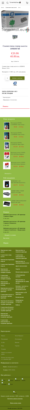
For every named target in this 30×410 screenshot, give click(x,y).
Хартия (18, 269)
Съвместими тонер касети (11, 7)
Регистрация (18, 339)
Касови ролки (20, 297)
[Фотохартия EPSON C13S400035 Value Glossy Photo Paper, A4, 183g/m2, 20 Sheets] (6, 126)
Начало (2, 7)
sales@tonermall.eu (12, 366)
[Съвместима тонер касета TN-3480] (6, 194)
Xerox (19, 7)
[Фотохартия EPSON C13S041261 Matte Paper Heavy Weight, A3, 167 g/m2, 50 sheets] (6, 145)
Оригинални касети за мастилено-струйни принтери (7, 290)
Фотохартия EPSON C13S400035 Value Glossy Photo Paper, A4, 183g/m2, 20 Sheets (18, 123)
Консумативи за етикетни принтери (21, 251)
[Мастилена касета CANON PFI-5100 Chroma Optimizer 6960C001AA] (6, 165)
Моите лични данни (15, 403)
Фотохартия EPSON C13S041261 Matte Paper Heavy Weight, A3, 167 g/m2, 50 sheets (18, 143)
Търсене (17, 345)
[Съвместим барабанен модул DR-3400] (6, 204)
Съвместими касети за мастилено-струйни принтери (7, 296)
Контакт (17, 342)
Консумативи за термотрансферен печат (22, 262)
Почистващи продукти (22, 272)
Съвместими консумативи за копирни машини (6, 277)
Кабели (18, 305)
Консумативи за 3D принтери (21, 293)
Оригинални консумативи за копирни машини (6, 270)
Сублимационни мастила (20, 275)
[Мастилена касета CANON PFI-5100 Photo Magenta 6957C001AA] (6, 155)
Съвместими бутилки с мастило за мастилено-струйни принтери (7, 309)
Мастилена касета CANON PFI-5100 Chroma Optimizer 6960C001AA (18, 163)
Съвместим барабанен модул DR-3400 (18, 201)
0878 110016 (11, 370)
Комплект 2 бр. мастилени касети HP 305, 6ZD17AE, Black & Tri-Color (18, 182)
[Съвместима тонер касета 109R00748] (15, 32)
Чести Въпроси (19, 335)
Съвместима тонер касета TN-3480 (17, 191)
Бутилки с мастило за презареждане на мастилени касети (22, 288)
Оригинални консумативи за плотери (5, 283)
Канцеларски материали (19, 301)
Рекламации (4, 339)
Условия (3, 349)
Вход (2, 345)
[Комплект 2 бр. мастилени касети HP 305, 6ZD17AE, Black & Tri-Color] (6, 184)
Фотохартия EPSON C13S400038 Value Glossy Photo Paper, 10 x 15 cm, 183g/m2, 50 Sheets (17, 133)
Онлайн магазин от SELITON (15, 408)
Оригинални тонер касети (6, 251)
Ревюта (5, 106)
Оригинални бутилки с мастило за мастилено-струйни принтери (7, 302)
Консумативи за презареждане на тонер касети (22, 281)
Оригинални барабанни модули (7, 260)
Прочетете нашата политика (15, 398)
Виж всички (6, 238)
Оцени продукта (6, 97)
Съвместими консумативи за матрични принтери (6, 321)
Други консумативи (21, 266)
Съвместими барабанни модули (7, 265)
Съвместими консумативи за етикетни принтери (21, 256)
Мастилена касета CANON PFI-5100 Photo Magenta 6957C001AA (18, 153)
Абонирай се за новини (10, 235)
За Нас (3, 342)
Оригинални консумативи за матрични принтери (6, 315)
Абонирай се (7, 173)
